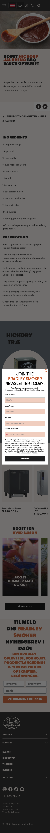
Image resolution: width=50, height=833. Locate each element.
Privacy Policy (26, 453)
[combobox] (8, 434)
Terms (35, 453)
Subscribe (25, 458)
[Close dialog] (46, 370)
